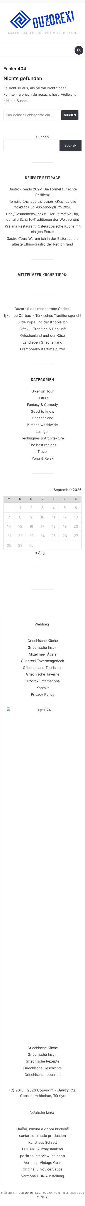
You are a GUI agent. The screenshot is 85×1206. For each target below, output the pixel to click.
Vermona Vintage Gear (42, 1162)
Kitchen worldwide (42, 425)
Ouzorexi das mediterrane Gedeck (42, 308)
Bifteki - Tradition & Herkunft (42, 329)
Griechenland (42, 418)
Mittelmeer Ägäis (42, 654)
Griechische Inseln (42, 647)
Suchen (42, 137)
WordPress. (33, 1192)
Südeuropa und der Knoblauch (42, 322)
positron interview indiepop (42, 1156)
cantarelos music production (42, 1135)
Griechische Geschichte (42, 1068)
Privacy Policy (42, 694)
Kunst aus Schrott (42, 1142)
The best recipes (42, 445)
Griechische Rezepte (42, 1061)
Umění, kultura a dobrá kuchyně (42, 1129)
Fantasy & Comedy (42, 404)
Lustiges (42, 431)
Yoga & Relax (42, 458)
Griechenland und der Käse (42, 335)
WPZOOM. (43, 1197)
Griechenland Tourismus (42, 667)
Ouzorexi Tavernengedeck (42, 661)
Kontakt (42, 688)
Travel (42, 451)
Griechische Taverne (42, 674)
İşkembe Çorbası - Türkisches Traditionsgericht (42, 315)
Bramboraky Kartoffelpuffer (42, 349)
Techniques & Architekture (42, 438)
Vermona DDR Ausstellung (42, 1176)
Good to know (42, 411)
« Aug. (40, 552)
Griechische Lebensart (42, 1074)
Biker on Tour (43, 391)
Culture (42, 398)
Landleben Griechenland (42, 342)
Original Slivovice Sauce (42, 1169)
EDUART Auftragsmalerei (42, 1149)
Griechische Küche (42, 640)
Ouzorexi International (43, 681)
